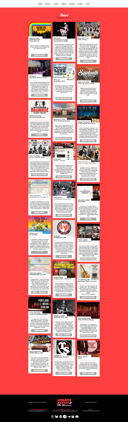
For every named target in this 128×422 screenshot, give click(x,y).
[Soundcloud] (69, 416)
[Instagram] (52, 416)
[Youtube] (77, 416)
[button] (39, 252)
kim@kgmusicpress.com (93, 410)
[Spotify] (60, 416)
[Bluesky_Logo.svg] (56, 416)
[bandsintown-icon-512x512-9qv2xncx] (73, 416)
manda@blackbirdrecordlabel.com (68, 410)
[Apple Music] (65, 416)
